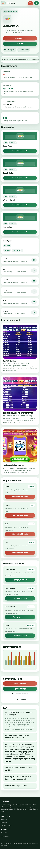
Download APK (20, 38)
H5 (36, 3)
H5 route (4, 823)
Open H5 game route (20, 151)
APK (30, 3)
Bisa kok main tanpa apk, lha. (16, 786)
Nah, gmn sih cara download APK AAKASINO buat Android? (17, 736)
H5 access (20, 44)
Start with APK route (20, 497)
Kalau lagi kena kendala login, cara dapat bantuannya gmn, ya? (18, 778)
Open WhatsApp (20, 689)
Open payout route (20, 580)
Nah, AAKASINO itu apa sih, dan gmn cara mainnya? (19, 713)
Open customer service (20, 694)
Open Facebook (20, 699)
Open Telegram (20, 683)
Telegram (4, 833)
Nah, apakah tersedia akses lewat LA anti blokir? (18, 769)
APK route (4, 820)
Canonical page (6, 825)
